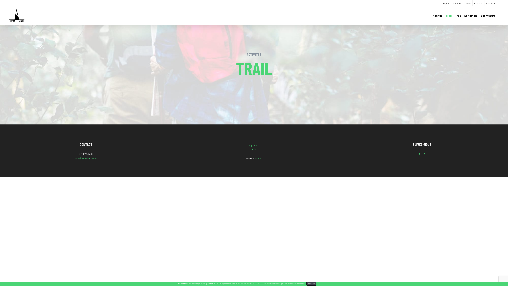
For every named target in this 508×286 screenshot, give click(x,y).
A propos (254, 145)
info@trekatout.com (86, 157)
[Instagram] (424, 154)
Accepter (311, 284)
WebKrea (258, 158)
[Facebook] (420, 154)
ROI (254, 149)
